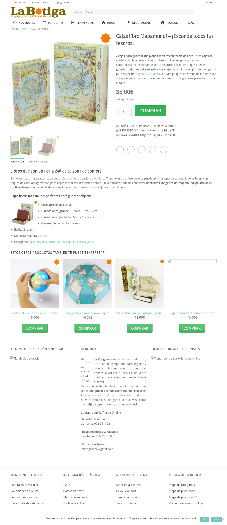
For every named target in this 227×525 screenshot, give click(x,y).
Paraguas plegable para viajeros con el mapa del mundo (106, 313)
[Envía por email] (141, 149)
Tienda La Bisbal (126, 497)
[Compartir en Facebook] (120, 149)
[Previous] (17, 83)
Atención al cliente (128, 485)
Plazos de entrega (75, 497)
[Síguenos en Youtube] (198, 3)
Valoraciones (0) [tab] (38, 161)
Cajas (24, 29)
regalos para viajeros (51, 242)
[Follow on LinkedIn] (194, 3)
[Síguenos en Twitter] (181, 3)
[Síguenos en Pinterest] (191, 3)
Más (191, 22)
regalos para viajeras (80, 242)
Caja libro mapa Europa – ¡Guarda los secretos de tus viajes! (160, 313)
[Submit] (191, 12)
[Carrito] (205, 12)
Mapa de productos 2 (183, 497)
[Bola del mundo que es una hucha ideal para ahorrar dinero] (34, 283)
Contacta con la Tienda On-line (101, 413)
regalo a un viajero (147, 74)
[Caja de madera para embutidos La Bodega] (192, 283)
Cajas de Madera (40, 29)
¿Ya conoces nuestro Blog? (186, 503)
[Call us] (188, 3)
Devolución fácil (126, 491)
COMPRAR (150, 110)
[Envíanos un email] (184, 3)
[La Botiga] (38, 12)
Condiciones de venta (24, 491)
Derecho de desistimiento (27, 503)
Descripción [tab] (17, 161)
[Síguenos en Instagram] (178, 3)
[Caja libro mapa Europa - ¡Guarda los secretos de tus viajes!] (139, 283)
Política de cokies (74, 503)
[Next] (104, 83)
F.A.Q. (66, 485)
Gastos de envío (73, 491)
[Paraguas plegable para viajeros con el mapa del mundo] (87, 283)
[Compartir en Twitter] (131, 149)
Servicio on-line (126, 503)
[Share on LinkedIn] (163, 149)
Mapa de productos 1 (183, 491)
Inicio (15, 29)
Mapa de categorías (182, 485)
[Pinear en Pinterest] (152, 149)
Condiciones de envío (24, 497)
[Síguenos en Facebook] (174, 3)
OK (204, 519)
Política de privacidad (24, 485)
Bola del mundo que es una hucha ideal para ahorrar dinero (56, 313)
